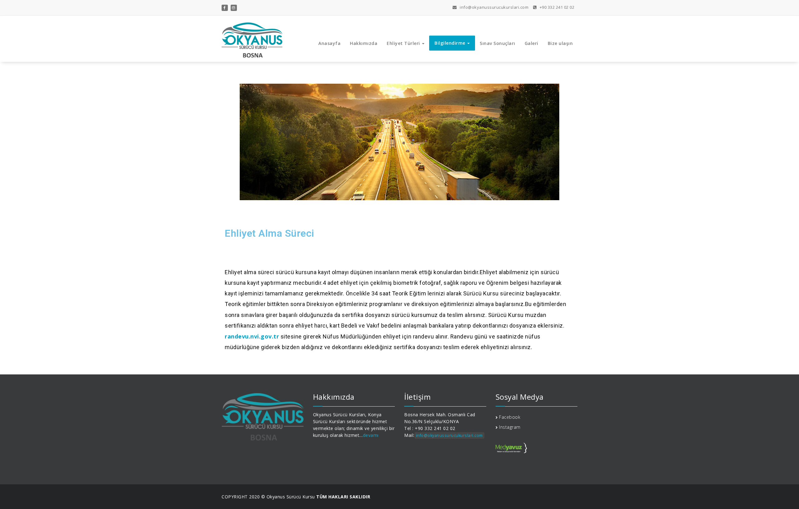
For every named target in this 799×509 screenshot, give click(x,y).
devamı (371, 435)
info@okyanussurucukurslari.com (493, 7)
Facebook (509, 417)
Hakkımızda (363, 43)
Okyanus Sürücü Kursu (291, 497)
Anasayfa (329, 43)
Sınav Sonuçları (497, 43)
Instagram (510, 427)
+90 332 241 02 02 (556, 7)
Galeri (531, 43)
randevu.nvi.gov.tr (252, 336)
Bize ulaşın (560, 43)
